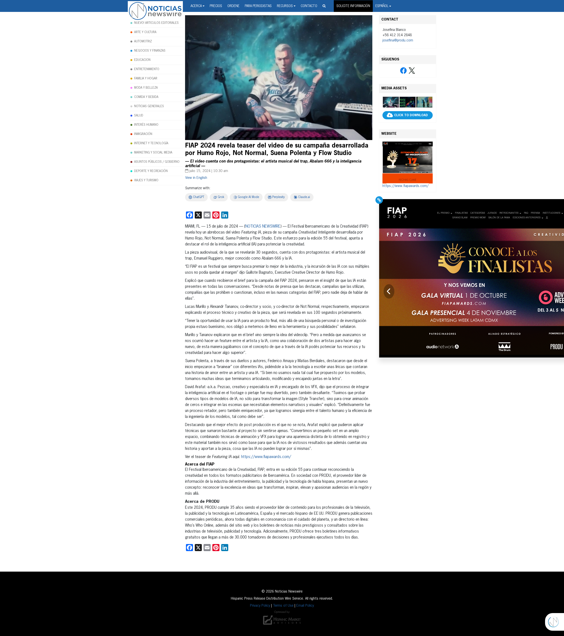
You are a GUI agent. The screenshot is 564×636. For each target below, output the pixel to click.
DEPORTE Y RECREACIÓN (151, 171)
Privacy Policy (260, 606)
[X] (412, 71)
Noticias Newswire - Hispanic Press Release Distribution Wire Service (155, 11)
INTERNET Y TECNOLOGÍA (151, 143)
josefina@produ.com (397, 40)
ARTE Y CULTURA (145, 32)
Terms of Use (283, 606)
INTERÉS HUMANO (146, 124)
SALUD (138, 115)
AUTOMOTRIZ (143, 41)
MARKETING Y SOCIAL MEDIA (153, 152)
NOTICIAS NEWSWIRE (262, 226)
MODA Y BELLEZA (146, 87)
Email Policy (305, 606)
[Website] (407, 162)
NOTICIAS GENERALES (149, 106)
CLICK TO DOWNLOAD (411, 115)
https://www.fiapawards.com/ (266, 457)
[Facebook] (403, 71)
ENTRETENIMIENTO (146, 69)
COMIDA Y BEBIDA (146, 97)
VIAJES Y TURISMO (146, 180)
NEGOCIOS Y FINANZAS (149, 50)
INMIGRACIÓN (143, 134)
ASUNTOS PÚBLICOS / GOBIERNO (157, 161)
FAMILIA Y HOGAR (145, 78)
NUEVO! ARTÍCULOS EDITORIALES (156, 22)
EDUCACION (142, 60)
